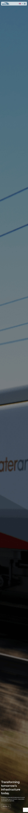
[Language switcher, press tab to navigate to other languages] (21, 3)
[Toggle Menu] (25, 3)
